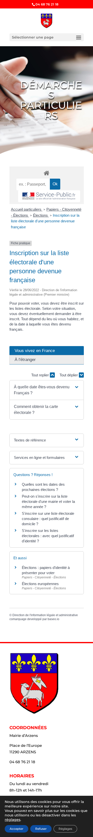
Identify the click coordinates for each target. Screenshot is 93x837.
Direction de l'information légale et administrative (45, 615)
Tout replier (40, 375)
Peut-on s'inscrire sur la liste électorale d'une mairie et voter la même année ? (48, 501)
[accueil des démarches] (46, 172)
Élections (41, 215)
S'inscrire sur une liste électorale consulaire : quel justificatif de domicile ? (48, 518)
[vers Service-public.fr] (49, 196)
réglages (12, 819)
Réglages (65, 829)
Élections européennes (40, 584)
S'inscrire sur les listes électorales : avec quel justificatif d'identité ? (48, 535)
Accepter (16, 829)
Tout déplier (69, 375)
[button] (46, 390)
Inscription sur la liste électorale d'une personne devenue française (45, 221)
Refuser (41, 829)
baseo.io (53, 619)
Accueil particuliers (26, 209)
